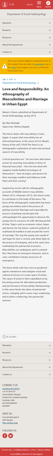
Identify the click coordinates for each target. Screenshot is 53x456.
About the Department (12, 44)
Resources (6, 37)
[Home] (5, 4)
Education (6, 22)
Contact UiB (6, 449)
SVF (11, 79)
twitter (11, 435)
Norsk (30, 4)
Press (33, 449)
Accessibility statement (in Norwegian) (26, 454)
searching (39, 64)
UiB (4, 79)
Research (6, 30)
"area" (13, 67)
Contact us (7, 51)
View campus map (10, 423)
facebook (5, 435)
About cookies (44, 449)
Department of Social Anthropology (26, 14)
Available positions (21, 449)
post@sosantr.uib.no (11, 388)
